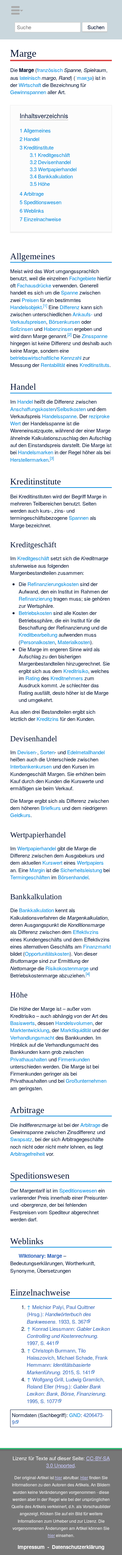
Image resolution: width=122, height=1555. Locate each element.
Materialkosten (74, 642)
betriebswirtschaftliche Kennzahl (45, 357)
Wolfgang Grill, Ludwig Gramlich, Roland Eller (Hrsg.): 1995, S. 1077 (66, 1390)
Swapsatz (21, 1139)
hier (58, 1477)
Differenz (70, 307)
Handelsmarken (35, 452)
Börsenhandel (73, 877)
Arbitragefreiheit (27, 1153)
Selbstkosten (71, 408)
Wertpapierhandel (36, 848)
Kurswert (52, 862)
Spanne (69, 292)
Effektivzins (86, 931)
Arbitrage (90, 1124)
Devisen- (27, 752)
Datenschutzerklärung (78, 1547)
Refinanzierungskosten (53, 583)
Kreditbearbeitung (38, 634)
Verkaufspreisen (28, 321)
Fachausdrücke (34, 285)
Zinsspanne (94, 335)
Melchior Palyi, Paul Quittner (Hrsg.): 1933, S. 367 (61, 1314)
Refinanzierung (35, 598)
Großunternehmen (86, 1080)
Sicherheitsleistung (81, 869)
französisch (50, 69)
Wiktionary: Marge (40, 1255)
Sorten (47, 752)
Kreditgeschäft (33, 558)
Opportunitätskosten (47, 953)
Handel (25, 401)
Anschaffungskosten (33, 408)
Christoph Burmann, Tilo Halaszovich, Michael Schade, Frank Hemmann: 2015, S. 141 (67, 1361)
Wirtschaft (30, 84)
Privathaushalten (28, 1059)
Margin (37, 869)
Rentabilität (53, 364)
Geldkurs (20, 814)
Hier (84, 1477)
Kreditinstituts (94, 364)
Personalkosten (37, 642)
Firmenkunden (74, 1059)
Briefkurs (51, 807)
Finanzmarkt (97, 946)
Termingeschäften (30, 877)
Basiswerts (22, 1022)
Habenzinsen (58, 328)
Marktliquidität (75, 1029)
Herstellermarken (29, 459)
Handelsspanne (59, 416)
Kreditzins (48, 718)
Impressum (31, 1547)
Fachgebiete (82, 278)
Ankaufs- (83, 314)
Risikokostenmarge (66, 968)
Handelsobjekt (26, 307)
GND (75, 1414)
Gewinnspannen (28, 91)
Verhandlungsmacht (32, 1037)
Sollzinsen (21, 328)
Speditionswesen (78, 1190)
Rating (32, 678)
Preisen (30, 299)
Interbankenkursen (31, 766)
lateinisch (30, 77)
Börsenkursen (64, 321)
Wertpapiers (90, 862)
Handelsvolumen (74, 1022)
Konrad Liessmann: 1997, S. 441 (68, 1336)
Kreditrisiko (75, 670)
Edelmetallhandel (86, 752)
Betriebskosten (35, 612)
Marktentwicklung (29, 1029)
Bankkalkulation (36, 910)
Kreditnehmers (66, 678)
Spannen (78, 517)
